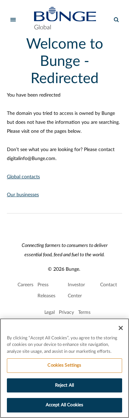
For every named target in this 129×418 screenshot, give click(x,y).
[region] (64, 368)
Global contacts (23, 177)
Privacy (66, 312)
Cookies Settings (64, 365)
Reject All (64, 385)
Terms (84, 312)
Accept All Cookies (64, 405)
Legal (49, 312)
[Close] (120, 328)
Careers (25, 284)
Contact (108, 284)
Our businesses (23, 194)
